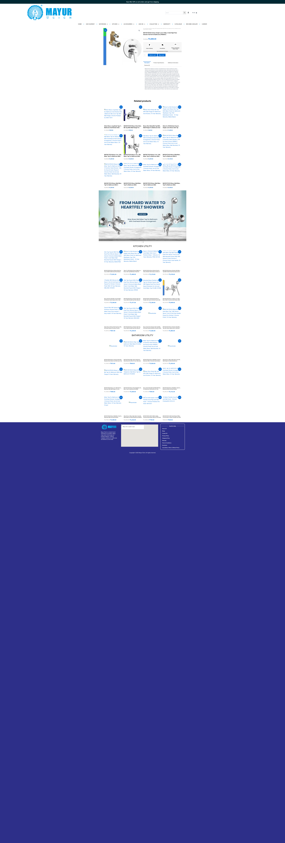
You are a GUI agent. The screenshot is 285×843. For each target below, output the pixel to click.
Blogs (163, 431)
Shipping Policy (166, 438)
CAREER (204, 24)
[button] (139, 30)
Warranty (164, 440)
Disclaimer (164, 445)
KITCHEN (114, 24)
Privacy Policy (165, 435)
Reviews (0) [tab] (147, 65)
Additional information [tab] (173, 62)
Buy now (161, 55)
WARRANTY (166, 24)
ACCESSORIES (128, 24)
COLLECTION (153, 24)
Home (144, 28)
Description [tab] (147, 62)
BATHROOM (102, 24)
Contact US (164, 433)
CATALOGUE (178, 24)
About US (164, 428)
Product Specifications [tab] (159, 62)
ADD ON (141, 24)
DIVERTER (150, 28)
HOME (80, 24)
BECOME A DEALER (192, 24)
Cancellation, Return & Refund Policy (170, 447)
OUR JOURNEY (90, 24)
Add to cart (152, 55)
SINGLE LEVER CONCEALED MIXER (157, 28)
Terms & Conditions (166, 442)
